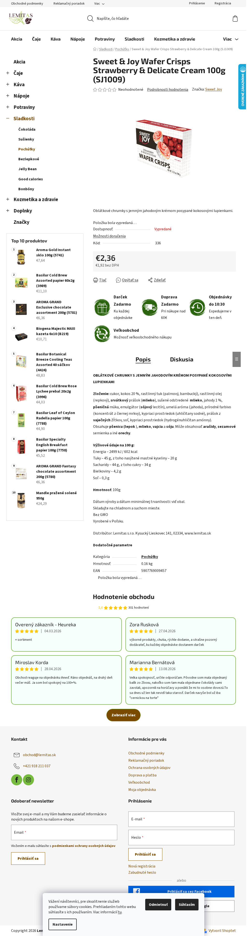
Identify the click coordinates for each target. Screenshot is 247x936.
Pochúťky (26, 149)
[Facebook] (16, 779)
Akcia (19, 61)
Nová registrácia (141, 866)
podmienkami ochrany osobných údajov (83, 846)
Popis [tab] (143, 359)
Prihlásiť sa (28, 858)
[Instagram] (28, 779)
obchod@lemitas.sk (39, 755)
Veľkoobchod (139, 782)
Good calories (30, 179)
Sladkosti (24, 118)
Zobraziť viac (123, 715)
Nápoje (21, 95)
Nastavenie (63, 924)
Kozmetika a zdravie (36, 199)
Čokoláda (26, 129)
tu (120, 912)
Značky (21, 222)
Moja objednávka (142, 789)
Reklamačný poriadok (69, 3)
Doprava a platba (142, 775)
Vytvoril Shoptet (222, 930)
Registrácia (223, 3)
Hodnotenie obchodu (123, 596)
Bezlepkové (28, 159)
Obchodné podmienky (27, 3)
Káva (19, 84)
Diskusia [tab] (181, 359)
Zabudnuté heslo (142, 872)
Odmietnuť (158, 904)
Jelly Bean (27, 169)
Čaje (18, 73)
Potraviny (24, 107)
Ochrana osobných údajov (149, 767)
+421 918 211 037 (36, 766)
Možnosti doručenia (109, 236)
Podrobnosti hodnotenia (167, 89)
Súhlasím (187, 904)
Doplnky (23, 210)
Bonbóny (26, 189)
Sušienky (26, 139)
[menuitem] (16, 39)
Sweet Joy (213, 89)
